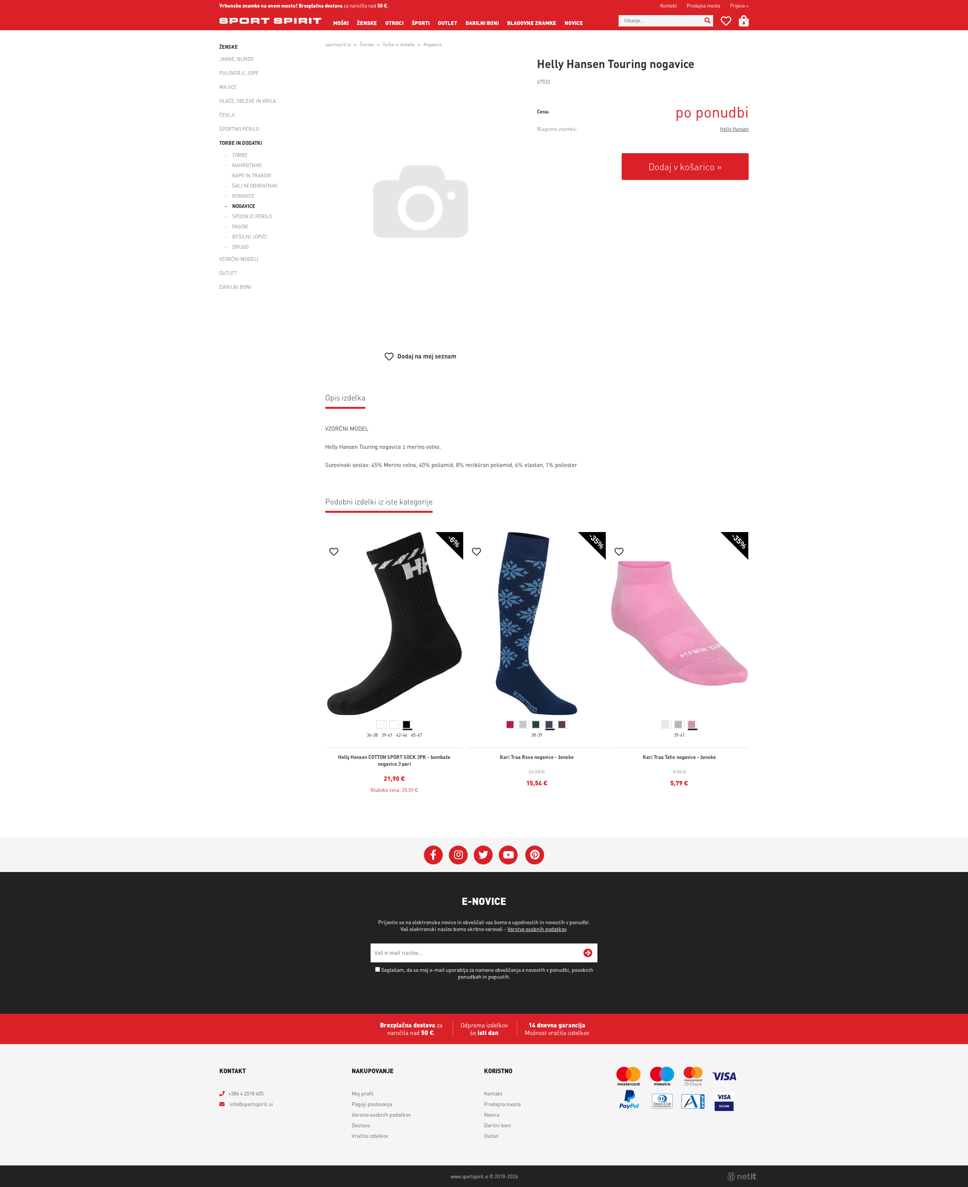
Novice (574, 22)
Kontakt (668, 5)
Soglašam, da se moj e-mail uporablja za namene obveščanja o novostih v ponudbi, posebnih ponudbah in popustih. (487, 973)
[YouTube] (508, 855)
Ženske (367, 22)
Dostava (361, 1125)
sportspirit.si (338, 44)
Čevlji (227, 115)
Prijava (739, 5)
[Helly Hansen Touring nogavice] (420, 201)
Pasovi (240, 226)
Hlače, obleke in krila (247, 101)
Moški (341, 22)
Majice (228, 87)
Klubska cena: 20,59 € (394, 790)
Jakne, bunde (236, 59)
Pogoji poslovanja (372, 1103)
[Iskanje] (707, 20)
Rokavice (243, 195)
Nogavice (243, 206)
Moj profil (363, 1093)
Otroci (394, 22)
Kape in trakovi (251, 175)
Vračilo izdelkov (370, 1135)
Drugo (240, 247)
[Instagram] (458, 855)
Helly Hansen (734, 129)
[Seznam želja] (726, 22)
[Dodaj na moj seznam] (333, 553)
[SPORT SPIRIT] (270, 20)
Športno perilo (239, 129)
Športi (421, 22)
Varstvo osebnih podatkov (536, 928)
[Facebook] (433, 855)
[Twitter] (483, 855)
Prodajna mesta (703, 5)
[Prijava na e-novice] (588, 952)
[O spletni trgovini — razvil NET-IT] (742, 1176)
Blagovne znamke (531, 22)
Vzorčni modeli (238, 259)
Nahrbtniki (247, 165)
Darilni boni (482, 22)
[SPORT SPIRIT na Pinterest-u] (534, 855)
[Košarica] (748, 20)
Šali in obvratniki (255, 185)
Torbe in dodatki (240, 143)
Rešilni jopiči (249, 236)
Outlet (447, 22)
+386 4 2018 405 (246, 1093)
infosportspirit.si (250, 1103)
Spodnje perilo (252, 216)
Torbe (240, 155)
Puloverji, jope (239, 73)
